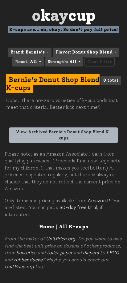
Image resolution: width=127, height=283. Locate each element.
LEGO (112, 252)
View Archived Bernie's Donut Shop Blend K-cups (63, 135)
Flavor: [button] (84, 52)
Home (46, 226)
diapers (91, 252)
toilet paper (59, 252)
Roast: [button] (26, 61)
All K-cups (73, 226)
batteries (26, 252)
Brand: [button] (27, 52)
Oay (64, 15)
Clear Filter (99, 61)
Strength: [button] (62, 61)
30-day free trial (78, 207)
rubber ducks (28, 260)
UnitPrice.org (60, 239)
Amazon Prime (104, 201)
